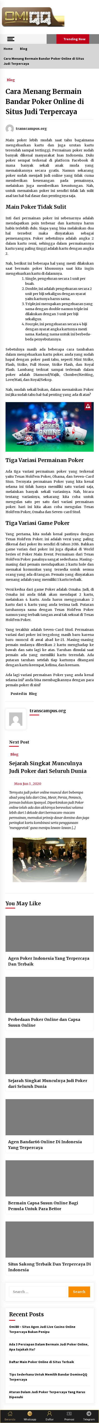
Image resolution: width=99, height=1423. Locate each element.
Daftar (50, 1419)
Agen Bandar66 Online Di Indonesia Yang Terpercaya (45, 1144)
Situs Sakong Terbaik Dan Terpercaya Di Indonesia (49, 1267)
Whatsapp (30, 1419)
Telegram (89, 1419)
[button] (51, 39)
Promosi (69, 1419)
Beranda (10, 1419)
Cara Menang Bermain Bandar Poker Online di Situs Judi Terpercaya (45, 101)
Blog (11, 80)
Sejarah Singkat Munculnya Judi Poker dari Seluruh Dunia (47, 1083)
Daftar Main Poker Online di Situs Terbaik (41, 1362)
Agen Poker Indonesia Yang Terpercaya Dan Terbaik (48, 961)
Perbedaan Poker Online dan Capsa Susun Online (44, 1022)
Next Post (19, 742)
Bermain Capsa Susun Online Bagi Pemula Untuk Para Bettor (43, 1206)
